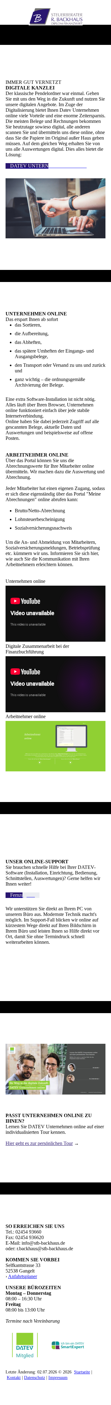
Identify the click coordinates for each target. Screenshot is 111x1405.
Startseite (82, 1372)
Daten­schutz (34, 1377)
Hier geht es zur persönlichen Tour (39, 1143)
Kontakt (14, 1377)
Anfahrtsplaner (22, 1276)
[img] (56, 16)
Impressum (58, 1377)
